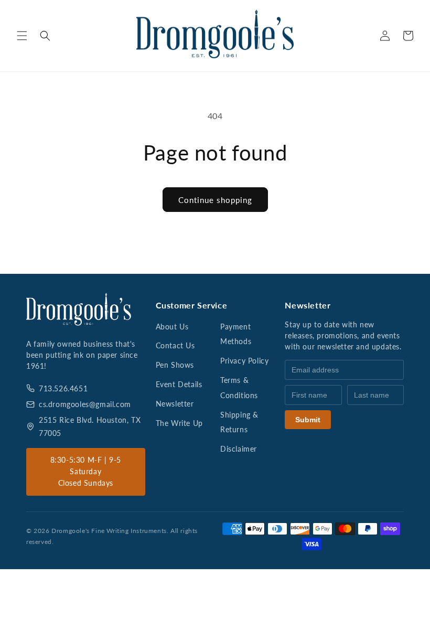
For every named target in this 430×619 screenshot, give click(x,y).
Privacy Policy (244, 360)
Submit (307, 419)
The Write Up (179, 423)
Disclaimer (238, 448)
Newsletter (175, 403)
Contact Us (175, 345)
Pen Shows (175, 364)
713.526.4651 (63, 388)
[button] (22, 35)
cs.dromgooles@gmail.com (85, 404)
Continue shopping (215, 200)
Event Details (179, 384)
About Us (172, 326)
